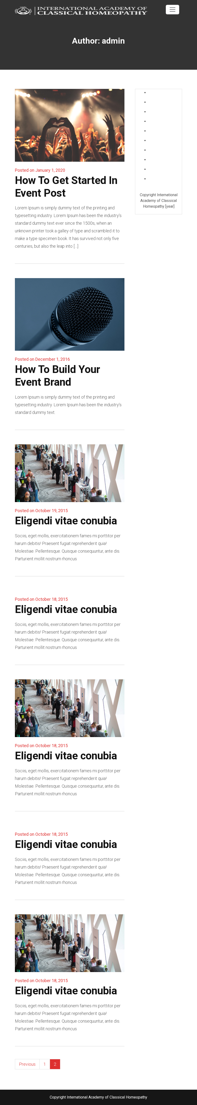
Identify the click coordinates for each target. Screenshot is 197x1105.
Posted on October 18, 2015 (41, 599)
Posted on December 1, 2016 (42, 359)
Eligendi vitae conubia (66, 521)
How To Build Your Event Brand (57, 375)
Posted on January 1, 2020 (40, 170)
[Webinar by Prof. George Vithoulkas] (84, 10)
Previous (27, 1064)
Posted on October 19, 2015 (41, 510)
